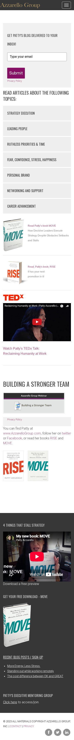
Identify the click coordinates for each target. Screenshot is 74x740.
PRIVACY (28, 726)
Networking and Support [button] (25, 190)
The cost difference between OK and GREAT (35, 676)
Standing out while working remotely (30, 671)
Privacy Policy (14, 81)
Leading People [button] (17, 128)
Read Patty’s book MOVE (42, 225)
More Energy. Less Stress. (23, 666)
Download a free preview (21, 584)
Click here (10, 702)
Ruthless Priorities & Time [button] (26, 144)
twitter (66, 433)
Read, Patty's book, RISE (42, 266)
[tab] (37, 113)
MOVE (7, 443)
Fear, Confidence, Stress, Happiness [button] (31, 159)
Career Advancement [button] (21, 206)
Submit (16, 73)
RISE (53, 438)
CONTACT (16, 726)
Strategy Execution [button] (21, 113)
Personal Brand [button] (18, 175)
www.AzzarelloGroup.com (22, 433)
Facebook (14, 438)
